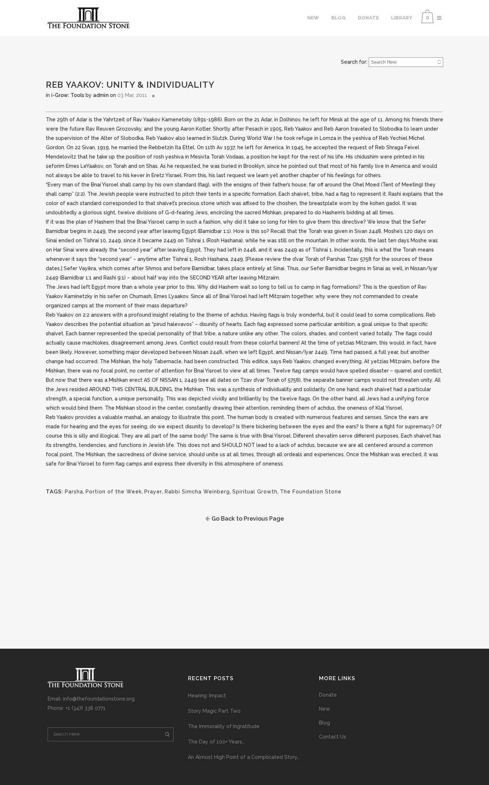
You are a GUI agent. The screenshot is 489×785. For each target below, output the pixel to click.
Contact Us (332, 737)
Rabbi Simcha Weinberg (197, 491)
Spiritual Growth (254, 491)
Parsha (74, 491)
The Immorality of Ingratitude (224, 726)
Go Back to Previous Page (247, 518)
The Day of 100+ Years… (216, 742)
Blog (324, 723)
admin (100, 95)
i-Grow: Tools (67, 95)
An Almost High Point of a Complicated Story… (244, 757)
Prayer (153, 491)
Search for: (354, 62)
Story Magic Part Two (214, 711)
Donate (328, 695)
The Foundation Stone (311, 491)
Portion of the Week (114, 491)
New (324, 709)
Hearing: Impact (207, 695)
